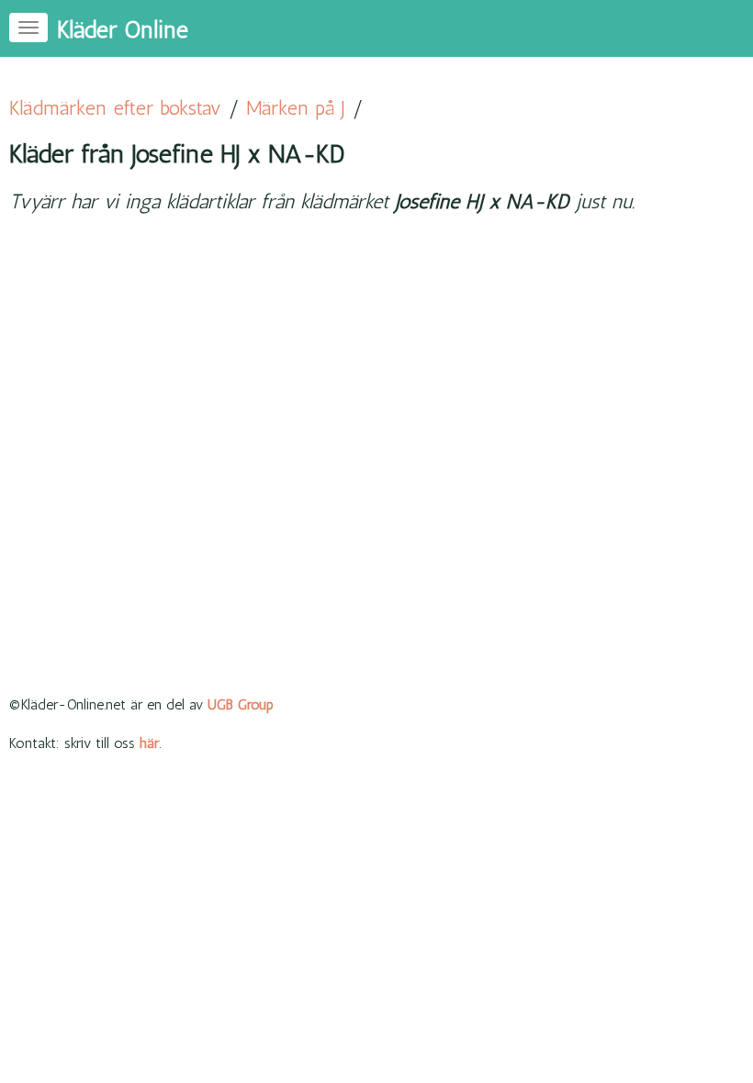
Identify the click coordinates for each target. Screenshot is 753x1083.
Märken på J (295, 107)
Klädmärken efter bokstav (115, 107)
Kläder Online (122, 30)
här (149, 743)
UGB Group (241, 704)
